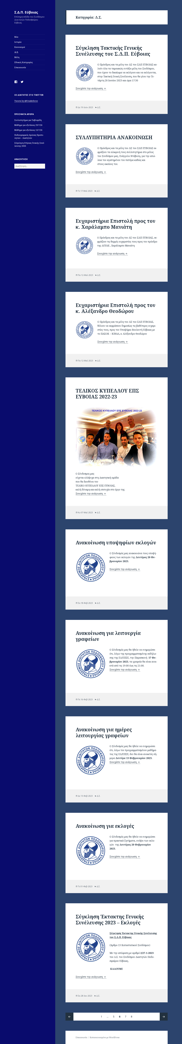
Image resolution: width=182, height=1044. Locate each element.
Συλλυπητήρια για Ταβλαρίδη (28, 120)
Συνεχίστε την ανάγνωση (91, 88)
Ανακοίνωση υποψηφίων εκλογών (116, 542)
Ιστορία (17, 42)
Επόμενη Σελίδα (164, 1017)
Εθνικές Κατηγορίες (23, 62)
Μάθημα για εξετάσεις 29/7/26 (28, 125)
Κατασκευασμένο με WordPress (104, 1037)
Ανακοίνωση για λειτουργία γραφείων (108, 636)
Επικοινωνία (20, 67)
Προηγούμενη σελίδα (69, 1017)
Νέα (16, 37)
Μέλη (16, 57)
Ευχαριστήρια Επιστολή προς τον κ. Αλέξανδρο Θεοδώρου (115, 308)
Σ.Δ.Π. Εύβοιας (26, 12)
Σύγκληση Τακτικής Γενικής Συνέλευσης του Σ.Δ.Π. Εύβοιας (113, 51)
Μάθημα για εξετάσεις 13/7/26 (28, 130)
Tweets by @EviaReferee (26, 101)
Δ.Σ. (16, 52)
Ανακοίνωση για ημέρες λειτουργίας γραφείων (104, 732)
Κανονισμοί (19, 47)
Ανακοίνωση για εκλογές (105, 826)
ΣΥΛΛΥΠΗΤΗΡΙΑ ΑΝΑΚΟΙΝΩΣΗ (114, 137)
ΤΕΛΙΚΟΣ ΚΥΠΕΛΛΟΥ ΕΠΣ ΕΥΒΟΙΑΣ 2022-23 (107, 393)
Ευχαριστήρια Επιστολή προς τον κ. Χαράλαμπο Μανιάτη (115, 224)
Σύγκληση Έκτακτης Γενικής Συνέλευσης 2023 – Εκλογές (110, 919)
